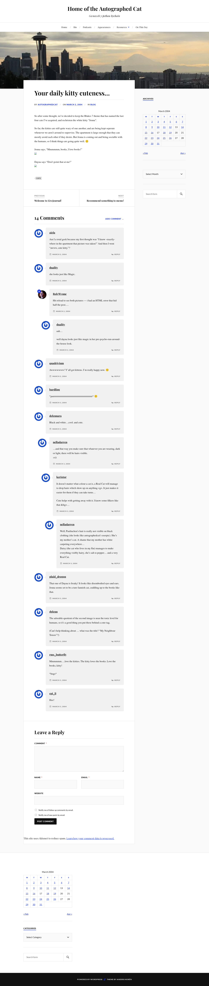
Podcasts (87, 27)
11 (164, 127)
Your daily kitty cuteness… (72, 93)
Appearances (104, 27)
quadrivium (56, 363)
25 (164, 138)
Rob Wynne (60, 294)
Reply (117, 254)
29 (146, 143)
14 (182, 127)
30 (152, 143)
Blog (93, 104)
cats (38, 178)
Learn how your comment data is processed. (90, 838)
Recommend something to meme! (105, 200)
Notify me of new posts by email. (52, 815)
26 (170, 138)
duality (53, 267)
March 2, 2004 (74, 104)
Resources (122, 27)
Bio (75, 27)
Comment (40, 743)
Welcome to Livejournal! (47, 200)
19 (170, 132)
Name (38, 777)
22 (146, 138)
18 (164, 132)
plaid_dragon (57, 576)
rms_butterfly (58, 654)
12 (170, 127)
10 (158, 127)
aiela (52, 232)
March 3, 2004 (59, 403)
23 (152, 138)
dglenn (53, 611)
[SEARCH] (181, 194)
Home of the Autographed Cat (105, 8)
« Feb (145, 153)
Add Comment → (114, 219)
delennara (55, 416)
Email (85, 777)
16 (152, 132)
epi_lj (52, 693)
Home (64, 27)
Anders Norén (124, 979)
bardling (54, 389)
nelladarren (60, 442)
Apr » (183, 153)
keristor (61, 477)
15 (146, 132)
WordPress (96, 979)
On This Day (142, 27)
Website (38, 793)
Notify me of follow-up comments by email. (56, 810)
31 (158, 143)
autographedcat (48, 104)
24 (158, 138)
